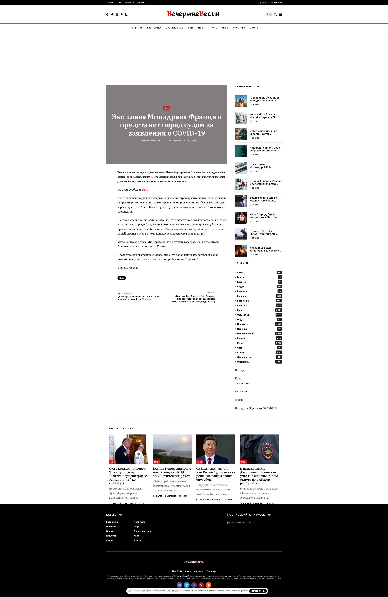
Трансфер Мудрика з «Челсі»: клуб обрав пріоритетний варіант (263, 200)
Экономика (259, 362)
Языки (137, 540)
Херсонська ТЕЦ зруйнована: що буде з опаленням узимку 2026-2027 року (265, 252)
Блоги (259, 277)
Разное (259, 338)
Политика (259, 324)
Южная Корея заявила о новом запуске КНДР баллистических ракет (172, 472)
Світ (259, 347)
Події (259, 319)
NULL (121, 278)
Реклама (211, 571)
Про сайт (177, 571)
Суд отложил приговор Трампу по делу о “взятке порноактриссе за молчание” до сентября (128, 475)
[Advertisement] (194, 55)
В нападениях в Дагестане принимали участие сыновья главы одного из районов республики (259, 475)
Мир (167, 108)
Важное (259, 282)
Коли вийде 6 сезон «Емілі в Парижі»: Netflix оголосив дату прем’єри (265, 117)
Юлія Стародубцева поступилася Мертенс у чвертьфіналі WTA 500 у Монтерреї (265, 219)
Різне (259, 343)
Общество (259, 315)
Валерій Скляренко (123, 503)
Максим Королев (151, 141)
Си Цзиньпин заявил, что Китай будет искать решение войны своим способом (215, 473)
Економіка (259, 300)
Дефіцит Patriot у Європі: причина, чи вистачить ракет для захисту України (262, 235)
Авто (259, 272)
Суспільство (259, 357)
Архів (188, 571)
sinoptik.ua (270, 408)
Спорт (259, 352)
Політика (259, 329)
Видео (259, 286)
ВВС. (145, 189)
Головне (259, 296)
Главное (259, 291)
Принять (258, 591)
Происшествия (259, 333)
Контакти (199, 571)
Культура (259, 305)
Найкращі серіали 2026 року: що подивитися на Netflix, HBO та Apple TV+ (265, 152)
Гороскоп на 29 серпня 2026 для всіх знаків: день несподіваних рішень (264, 102)
